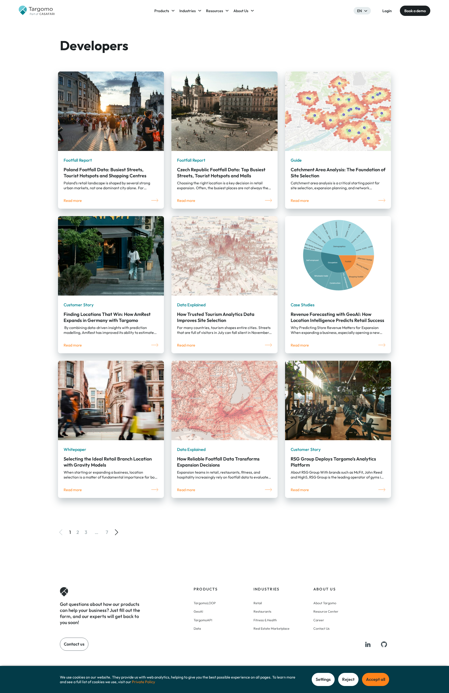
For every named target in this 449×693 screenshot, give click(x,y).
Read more (73, 200)
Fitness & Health (265, 620)
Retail (257, 603)
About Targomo (324, 603)
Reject (348, 679)
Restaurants (262, 611)
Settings (323, 679)
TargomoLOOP (205, 603)
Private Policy (143, 681)
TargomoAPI (203, 620)
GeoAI (198, 611)
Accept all (375, 679)
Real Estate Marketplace (271, 628)
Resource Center (325, 611)
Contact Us (321, 628)
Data (197, 628)
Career (318, 620)
